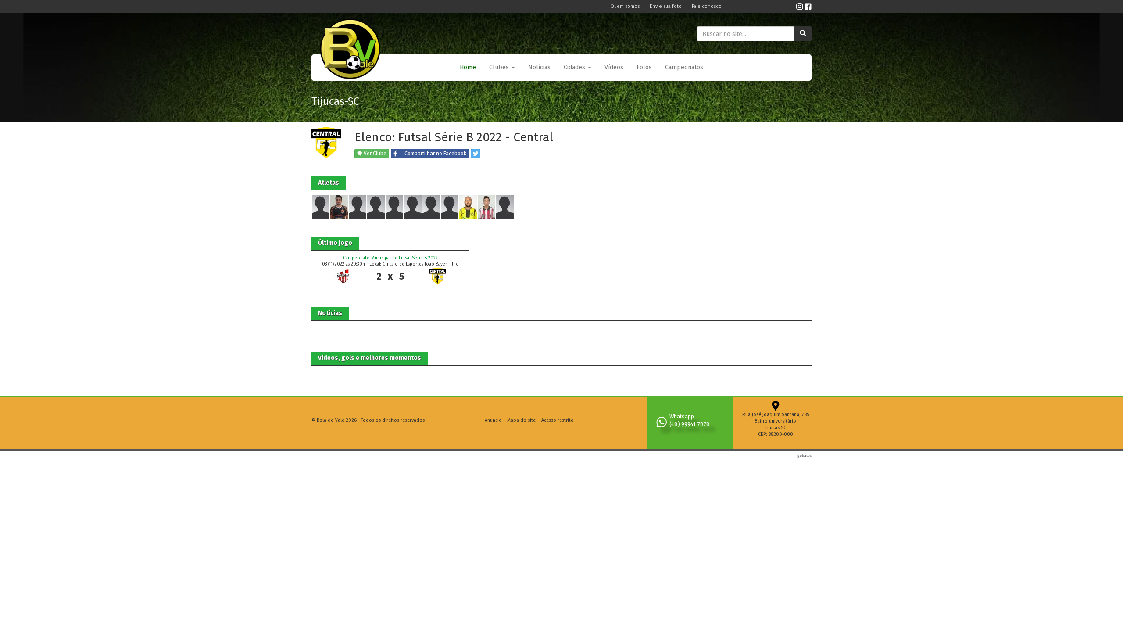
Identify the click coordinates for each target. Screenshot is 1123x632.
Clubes (500, 67)
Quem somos (625, 6)
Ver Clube (374, 154)
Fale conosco (707, 6)
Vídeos (613, 67)
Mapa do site (521, 420)
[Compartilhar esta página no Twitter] (475, 153)
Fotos (644, 67)
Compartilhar (435, 154)
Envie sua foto (666, 6)
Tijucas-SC (335, 101)
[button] (502, 67)
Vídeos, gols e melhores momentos (369, 358)
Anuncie (493, 420)
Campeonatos (684, 67)
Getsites (804, 455)
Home (468, 67)
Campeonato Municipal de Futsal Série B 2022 (390, 258)
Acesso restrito (557, 420)
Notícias (539, 67)
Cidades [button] (575, 67)
